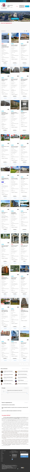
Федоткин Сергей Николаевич (22, 374)
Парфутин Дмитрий (21, 380)
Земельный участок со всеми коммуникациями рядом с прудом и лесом (5, 311)
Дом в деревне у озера (24, 212)
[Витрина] (26, 30)
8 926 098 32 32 (21, 7)
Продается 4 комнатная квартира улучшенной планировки (5, 80)
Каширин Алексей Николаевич (8, 377)
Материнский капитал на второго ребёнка (8, 404)
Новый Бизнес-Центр (14, 342)
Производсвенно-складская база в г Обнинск (24, 178)
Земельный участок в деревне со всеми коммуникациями (14, 278)
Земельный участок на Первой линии (4, 212)
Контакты (2, 457)
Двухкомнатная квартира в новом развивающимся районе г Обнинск (24, 80)
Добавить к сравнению (5, 61)
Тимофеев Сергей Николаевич (8, 371)
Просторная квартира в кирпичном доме (24, 45)
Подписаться (24, 456)
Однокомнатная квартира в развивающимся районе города (5, 246)
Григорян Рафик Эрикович (7, 383)
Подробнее (5, 231)
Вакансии (2, 458)
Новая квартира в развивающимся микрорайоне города (14, 213)
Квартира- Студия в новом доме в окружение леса (24, 246)
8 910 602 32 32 (21, 6)
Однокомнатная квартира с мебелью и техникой (14, 246)
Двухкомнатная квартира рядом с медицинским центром (14, 80)
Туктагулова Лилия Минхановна (22, 383)
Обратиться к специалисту (25, 368)
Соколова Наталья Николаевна (8, 374)
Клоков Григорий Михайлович (22, 377)
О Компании (2, 453)
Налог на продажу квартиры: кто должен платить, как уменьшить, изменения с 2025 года (15, 407)
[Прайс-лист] (28, 30)
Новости (2, 459)
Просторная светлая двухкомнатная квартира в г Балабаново (15, 113)
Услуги (1, 454)
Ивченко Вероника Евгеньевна (8, 380)
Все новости (26, 402)
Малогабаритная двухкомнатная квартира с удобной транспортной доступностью (5, 113)
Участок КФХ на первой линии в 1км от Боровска (14, 178)
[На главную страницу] (4, 6)
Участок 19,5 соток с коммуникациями (23, 146)
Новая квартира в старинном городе (4, 343)
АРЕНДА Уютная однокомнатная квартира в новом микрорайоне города (24, 311)
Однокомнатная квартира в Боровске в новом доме (14, 146)
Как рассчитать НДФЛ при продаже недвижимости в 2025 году (11, 410)
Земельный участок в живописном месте (24, 343)
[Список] (27, 30)
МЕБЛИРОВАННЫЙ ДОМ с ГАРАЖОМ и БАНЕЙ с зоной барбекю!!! (5, 179)
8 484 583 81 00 (21, 5)
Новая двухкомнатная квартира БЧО (24, 112)
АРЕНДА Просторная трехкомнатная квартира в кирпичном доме (5, 278)
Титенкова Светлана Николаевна (23, 371)
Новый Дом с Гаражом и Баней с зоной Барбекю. (14, 45)
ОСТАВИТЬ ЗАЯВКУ (3, 450)
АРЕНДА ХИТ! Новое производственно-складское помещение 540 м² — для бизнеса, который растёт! (5, 46)
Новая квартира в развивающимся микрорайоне (23, 278)
